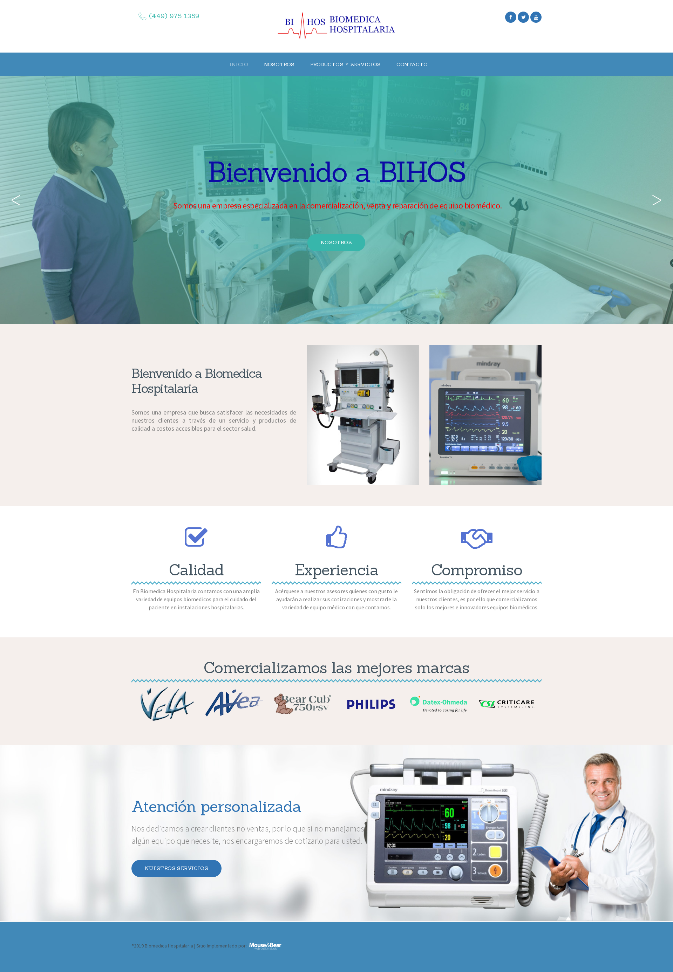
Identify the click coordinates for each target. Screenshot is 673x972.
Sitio (201, 946)
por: (242, 946)
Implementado (222, 946)
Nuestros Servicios (176, 868)
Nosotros (336, 242)
